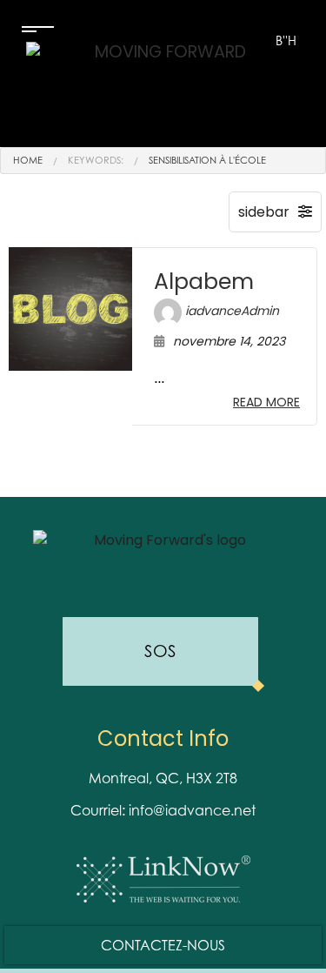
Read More (266, 402)
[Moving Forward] (163, 86)
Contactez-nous (163, 945)
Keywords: (95, 160)
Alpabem (204, 281)
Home (28, 160)
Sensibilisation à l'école (207, 160)
